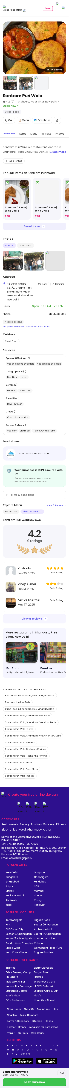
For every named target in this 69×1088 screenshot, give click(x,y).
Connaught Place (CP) (48, 948)
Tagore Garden (43, 952)
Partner (11, 1027)
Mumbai (39, 891)
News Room (14, 1009)
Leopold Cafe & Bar (46, 991)
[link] (17, 199)
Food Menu (25, 245)
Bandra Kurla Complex (19, 943)
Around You (43, 1009)
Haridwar (39, 905)
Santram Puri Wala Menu (18, 762)
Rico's (37, 995)
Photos (9, 245)
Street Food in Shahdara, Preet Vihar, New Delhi (29, 708)
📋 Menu (23, 120)
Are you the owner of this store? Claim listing (26, 326)
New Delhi (12, 872)
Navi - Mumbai (15, 895)
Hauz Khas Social (44, 1000)
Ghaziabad (12, 881)
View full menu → (56, 505)
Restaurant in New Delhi (17, 702)
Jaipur (9, 886)
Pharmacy (34, 829)
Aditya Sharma (28, 600)
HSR (8, 924)
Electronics (9, 829)
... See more (58, 152)
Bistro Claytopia (43, 967)
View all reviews (32, 618)
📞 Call (8, 120)
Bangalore (12, 877)
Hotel (22, 829)
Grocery (49, 824)
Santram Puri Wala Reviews (20, 742)
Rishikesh (11, 900)
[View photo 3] (26, 83)
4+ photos (56, 69)
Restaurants (9, 824)
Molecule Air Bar (15, 981)
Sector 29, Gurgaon (46, 924)
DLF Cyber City (15, 929)
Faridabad (40, 881)
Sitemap (37, 1021)
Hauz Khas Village (16, 952)
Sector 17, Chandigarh (47, 934)
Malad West (13, 948)
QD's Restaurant (16, 1000)
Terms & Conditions (18, 1021)
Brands (22, 1027)
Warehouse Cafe (44, 981)
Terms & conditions (21, 495)
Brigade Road (42, 920)
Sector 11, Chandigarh (19, 938)
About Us (29, 1009)
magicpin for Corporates (43, 1027)
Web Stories (38, 1033)
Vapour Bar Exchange (19, 986)
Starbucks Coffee (16, 991)
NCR (36, 886)
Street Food (11, 341)
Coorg (38, 900)
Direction (60, 283)
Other (47, 829)
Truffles (10, 967)
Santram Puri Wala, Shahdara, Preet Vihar (27, 715)
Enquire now (36, 1082)
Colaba (38, 943)
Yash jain (24, 568)
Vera (10, 1033)
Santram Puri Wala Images (19, 775)
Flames (38, 977)
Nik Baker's (12, 977)
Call (62, 1073)
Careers (23, 1033)
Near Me (12, 1015)
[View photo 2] (10, 83)
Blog (55, 1009)
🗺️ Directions (42, 120)
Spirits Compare (29, 1015)
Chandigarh (41, 877)
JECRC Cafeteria (44, 986)
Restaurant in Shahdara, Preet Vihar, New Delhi (29, 695)
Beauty (25, 824)
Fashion (36, 824)
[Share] (57, 120)
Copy (44, 283)
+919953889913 (56, 314)
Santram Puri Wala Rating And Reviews (26, 755)
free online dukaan (43, 794)
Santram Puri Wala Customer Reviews (25, 749)
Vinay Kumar (27, 584)
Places (49, 1021)
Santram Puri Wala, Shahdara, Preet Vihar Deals (30, 722)
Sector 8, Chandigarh (19, 934)
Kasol (9, 905)
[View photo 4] (41, 83)
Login (47, 8)
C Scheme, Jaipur (45, 938)
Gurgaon (39, 872)
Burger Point (41, 972)
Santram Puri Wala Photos (19, 729)
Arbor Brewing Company (20, 972)
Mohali (10, 891)
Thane (38, 895)
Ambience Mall (43, 929)
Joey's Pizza (13, 995)
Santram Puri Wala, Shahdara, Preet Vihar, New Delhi (33, 735)
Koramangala (14, 920)
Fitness (61, 824)
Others (26, 1054)
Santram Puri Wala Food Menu (21, 769)
